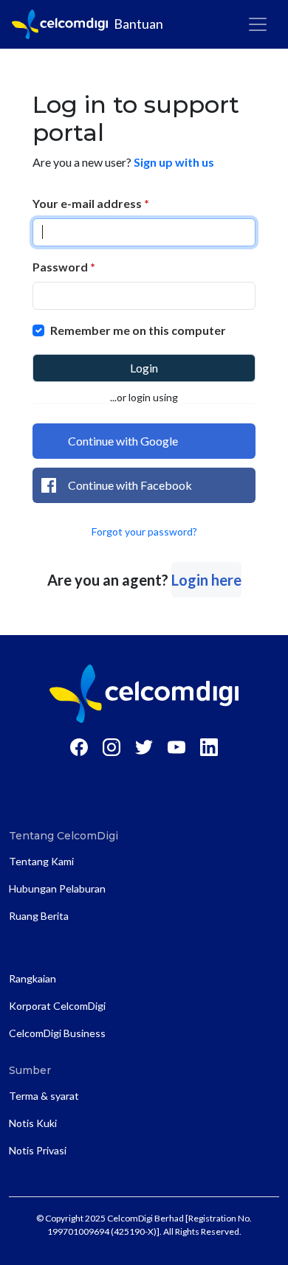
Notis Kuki (33, 1123)
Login (144, 368)
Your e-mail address (90, 203)
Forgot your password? (144, 531)
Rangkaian (32, 978)
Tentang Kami (41, 861)
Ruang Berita (39, 915)
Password (63, 267)
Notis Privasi (37, 1150)
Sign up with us (174, 162)
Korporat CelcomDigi (57, 1005)
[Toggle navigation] (257, 24)
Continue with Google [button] (123, 441)
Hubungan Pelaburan (57, 888)
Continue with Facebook (130, 485)
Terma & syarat (44, 1095)
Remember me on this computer (138, 330)
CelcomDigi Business (57, 1033)
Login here (206, 580)
